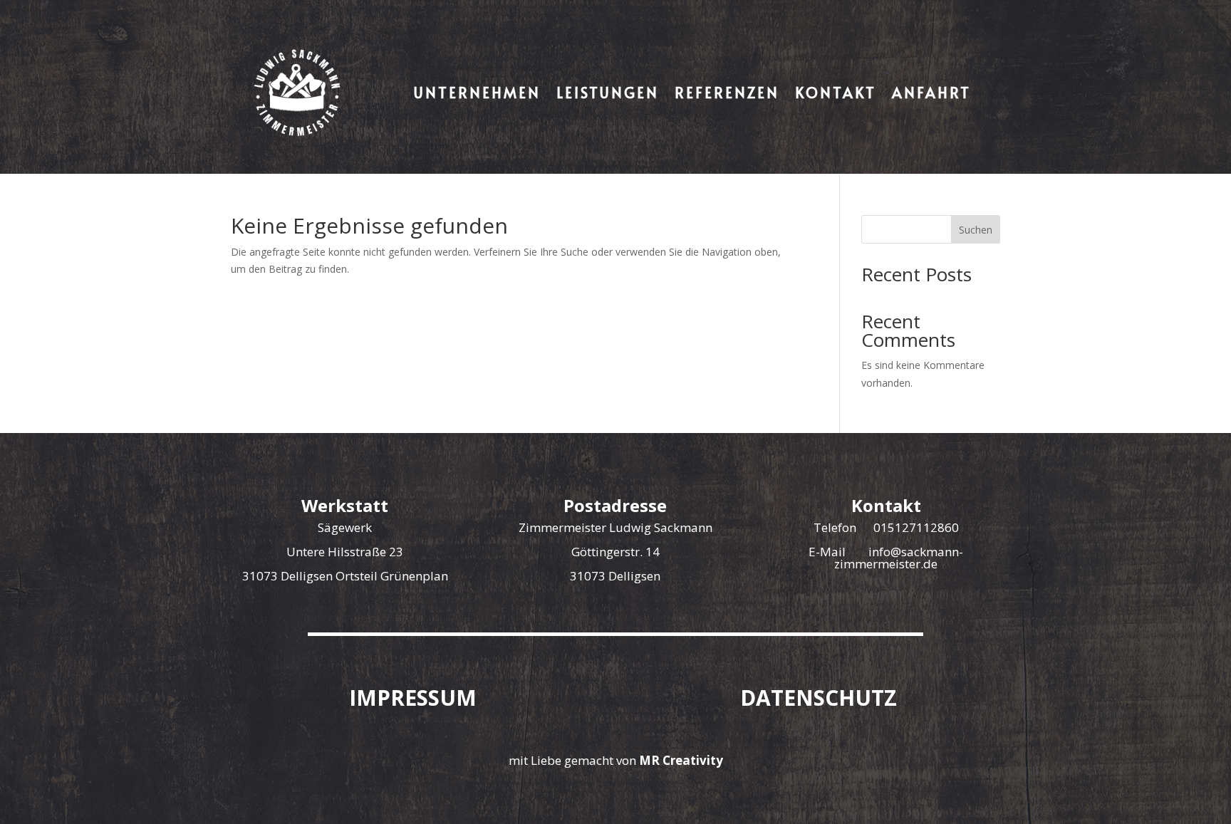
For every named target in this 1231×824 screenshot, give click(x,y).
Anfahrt (931, 93)
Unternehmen (477, 93)
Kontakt (835, 93)
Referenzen (727, 93)
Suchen (975, 229)
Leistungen (607, 93)
